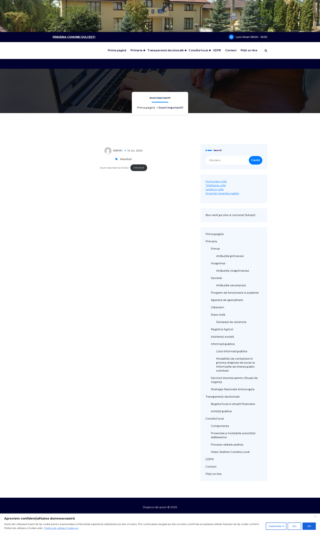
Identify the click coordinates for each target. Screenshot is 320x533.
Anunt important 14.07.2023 (114, 167)
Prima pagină (117, 50)
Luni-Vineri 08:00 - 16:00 (251, 37)
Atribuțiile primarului (230, 256)
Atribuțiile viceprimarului (232, 270)
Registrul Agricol (222, 329)
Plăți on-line (249, 50)
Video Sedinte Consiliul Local (230, 452)
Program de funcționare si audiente (235, 292)
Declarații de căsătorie (231, 322)
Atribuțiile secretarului (231, 285)
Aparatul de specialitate (227, 300)
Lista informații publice (231, 351)
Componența (220, 426)
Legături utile (215, 189)
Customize (274, 526)
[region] (160, 523)
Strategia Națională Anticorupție (232, 389)
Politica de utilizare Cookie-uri (61, 528)
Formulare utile (216, 181)
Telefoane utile (216, 185)
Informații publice (223, 344)
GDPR (217, 50)
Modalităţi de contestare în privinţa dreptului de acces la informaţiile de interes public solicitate (235, 364)
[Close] (316, 516)
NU (294, 526)
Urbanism (217, 307)
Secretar (216, 278)
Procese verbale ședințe (227, 444)
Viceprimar (218, 263)
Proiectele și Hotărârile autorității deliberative (233, 435)
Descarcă (139, 167)
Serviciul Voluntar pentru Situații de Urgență (234, 380)
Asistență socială (222, 336)
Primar (215, 248)
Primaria (136, 50)
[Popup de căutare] (265, 50)
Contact (231, 50)
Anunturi (126, 159)
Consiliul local (198, 50)
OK (309, 526)
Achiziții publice (221, 411)
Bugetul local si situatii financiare (233, 404)
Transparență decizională (165, 50)
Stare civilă (218, 314)
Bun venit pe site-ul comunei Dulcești (230, 215)
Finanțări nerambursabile (222, 193)
